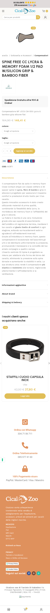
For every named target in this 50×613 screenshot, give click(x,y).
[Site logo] (25, 11)
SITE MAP (10, 539)
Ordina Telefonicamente (25, 453)
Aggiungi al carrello (24, 151)
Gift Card (9, 533)
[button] (25, 4)
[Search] (38, 17)
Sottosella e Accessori (21, 55)
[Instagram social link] (34, 573)
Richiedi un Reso (13, 545)
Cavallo (4, 55)
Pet (7, 530)
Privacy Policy (13, 563)
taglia (4, 138)
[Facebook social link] (29, 573)
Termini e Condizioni (14, 555)
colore (5, 126)
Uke (25, 384)
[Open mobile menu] (3, 11)
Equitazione (11, 527)
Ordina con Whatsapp (25, 430)
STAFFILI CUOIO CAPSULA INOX (25, 378)
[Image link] (22, 499)
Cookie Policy (13, 569)
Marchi (8, 536)
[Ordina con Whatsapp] (25, 422)
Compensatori (41, 55)
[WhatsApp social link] (39, 573)
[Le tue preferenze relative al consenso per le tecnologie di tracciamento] (2, 459)
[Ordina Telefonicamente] (25, 445)
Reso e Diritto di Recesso (17, 558)
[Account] (45, 17)
